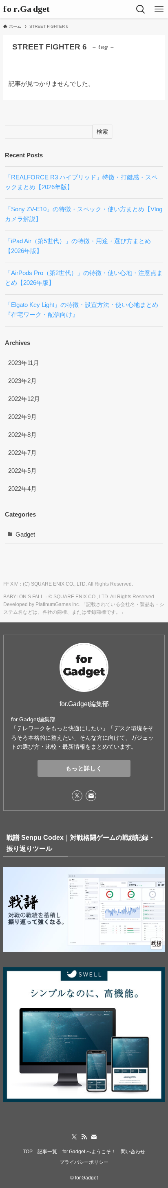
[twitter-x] (77, 795)
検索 (102, 131)
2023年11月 (23, 363)
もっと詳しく (84, 768)
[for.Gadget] (29, 9)
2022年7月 (22, 453)
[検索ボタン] (140, 9)
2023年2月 (22, 381)
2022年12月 (24, 399)
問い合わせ (133, 1151)
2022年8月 (22, 435)
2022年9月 (22, 417)
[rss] (84, 1137)
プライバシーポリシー (84, 1162)
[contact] (91, 795)
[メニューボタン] (159, 9)
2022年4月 (22, 488)
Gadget (25, 534)
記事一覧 (47, 1151)
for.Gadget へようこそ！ (89, 1151)
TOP (28, 1151)
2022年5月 (22, 471)
